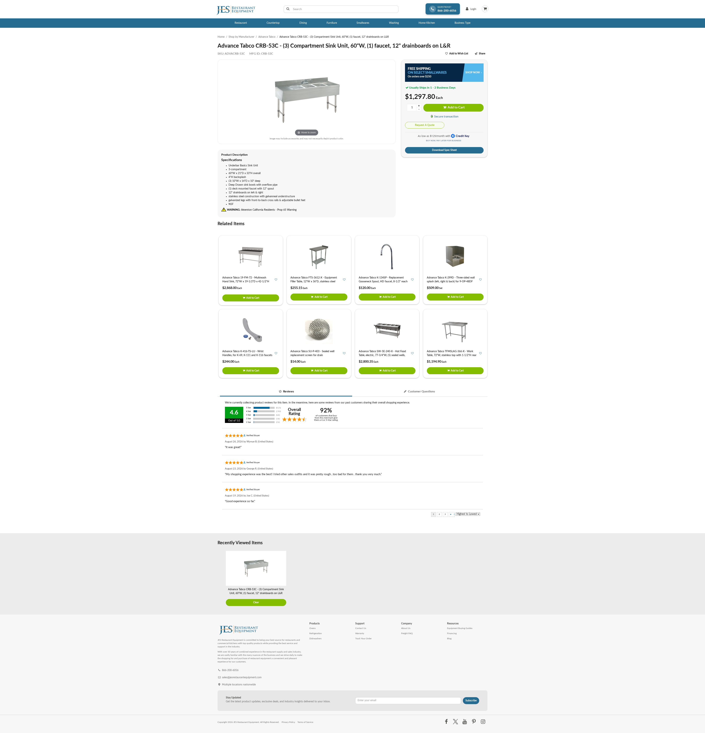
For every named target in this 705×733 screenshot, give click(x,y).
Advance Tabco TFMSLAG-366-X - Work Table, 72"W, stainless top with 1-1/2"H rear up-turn (451, 355)
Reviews (288, 391)
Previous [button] (221, 578)
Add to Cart (456, 107)
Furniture (332, 23)
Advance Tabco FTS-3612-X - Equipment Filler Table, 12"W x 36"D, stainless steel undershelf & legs (313, 281)
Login (470, 10)
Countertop (273, 23)
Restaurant (241, 23)
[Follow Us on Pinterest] (474, 722)
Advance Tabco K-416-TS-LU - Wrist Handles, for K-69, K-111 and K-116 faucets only (247, 355)
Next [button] (483, 578)
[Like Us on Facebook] (446, 722)
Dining (303, 23)
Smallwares (363, 23)
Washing (394, 23)
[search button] (288, 9)
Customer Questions (421, 391)
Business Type (462, 23)
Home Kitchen (427, 23)
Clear (256, 602)
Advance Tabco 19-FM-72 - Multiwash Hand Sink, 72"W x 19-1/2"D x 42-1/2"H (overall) (245, 281)
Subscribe (471, 700)
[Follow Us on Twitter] (455, 722)
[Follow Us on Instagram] (483, 722)
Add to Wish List (458, 53)
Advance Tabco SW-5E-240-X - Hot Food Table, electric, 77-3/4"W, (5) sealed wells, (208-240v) (382, 355)
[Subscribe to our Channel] (464, 722)
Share (482, 53)
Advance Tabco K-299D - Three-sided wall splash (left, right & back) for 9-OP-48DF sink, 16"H (451, 281)
